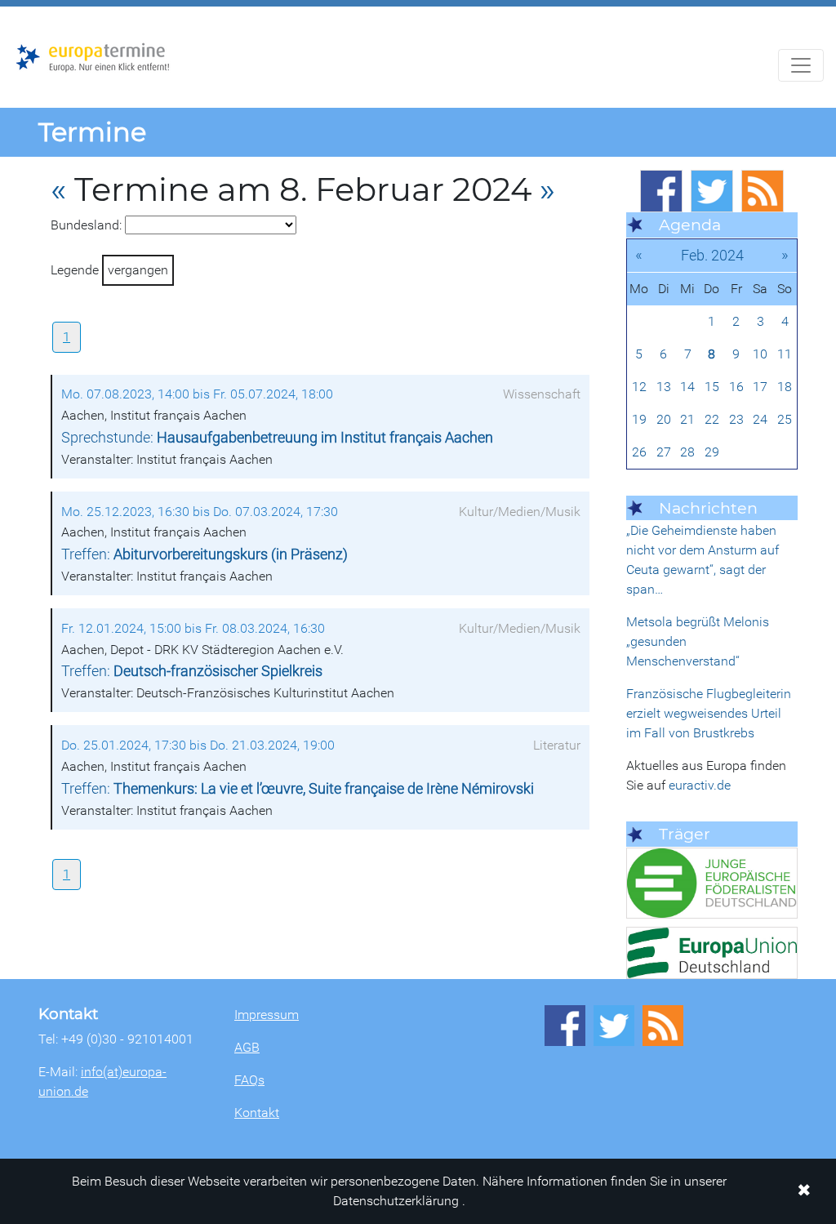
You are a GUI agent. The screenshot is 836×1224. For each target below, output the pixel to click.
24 (760, 419)
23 (736, 419)
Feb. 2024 (712, 255)
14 (687, 386)
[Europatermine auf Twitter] (712, 191)
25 (784, 419)
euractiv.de (700, 785)
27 (663, 452)
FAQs (249, 1080)
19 (639, 419)
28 (687, 452)
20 (663, 419)
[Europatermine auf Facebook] (661, 191)
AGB (247, 1047)
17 (760, 386)
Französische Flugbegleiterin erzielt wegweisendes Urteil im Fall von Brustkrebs (708, 713)
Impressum (266, 1014)
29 (712, 452)
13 (663, 386)
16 (736, 386)
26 (639, 452)
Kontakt (256, 1112)
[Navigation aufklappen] (801, 65)
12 (639, 386)
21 (687, 419)
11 (784, 354)
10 (760, 354)
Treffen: (204, 554)
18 (784, 386)
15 (712, 386)
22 (712, 419)
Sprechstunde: (277, 438)
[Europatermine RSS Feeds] (762, 191)
